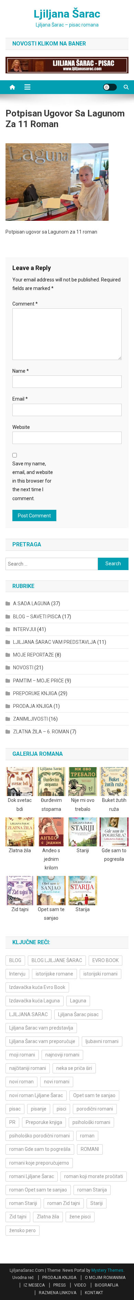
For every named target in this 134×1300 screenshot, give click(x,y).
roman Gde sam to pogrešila (39, 1149)
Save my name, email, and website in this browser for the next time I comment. (32, 481)
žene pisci (80, 1216)
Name (20, 371)
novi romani (56, 1081)
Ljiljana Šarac (67, 13)
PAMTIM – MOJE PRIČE (38, 680)
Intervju (17, 974)
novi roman (21, 1081)
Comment (25, 304)
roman (87, 1135)
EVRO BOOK (105, 960)
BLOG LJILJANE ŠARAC (57, 960)
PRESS (59, 1285)
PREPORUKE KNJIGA (35, 693)
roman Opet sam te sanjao (38, 1190)
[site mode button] (110, 87)
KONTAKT (94, 1292)
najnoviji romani (62, 1054)
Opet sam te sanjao (94, 1095)
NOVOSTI (23, 667)
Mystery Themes (107, 1270)
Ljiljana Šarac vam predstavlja (41, 1028)
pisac (15, 1109)
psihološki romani (91, 1122)
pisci (61, 1109)
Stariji (96, 1203)
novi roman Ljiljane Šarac (36, 1095)
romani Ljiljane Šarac (31, 1176)
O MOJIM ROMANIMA (105, 1277)
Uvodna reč (23, 1277)
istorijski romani (100, 974)
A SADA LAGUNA (31, 603)
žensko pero (22, 1230)
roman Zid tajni (63, 1203)
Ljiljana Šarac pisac (78, 1014)
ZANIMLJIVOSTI (30, 719)
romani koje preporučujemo (39, 1163)
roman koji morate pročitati (93, 1176)
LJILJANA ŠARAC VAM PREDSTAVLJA (54, 642)
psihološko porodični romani (39, 1135)
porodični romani (95, 1109)
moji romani (22, 1054)
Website (21, 427)
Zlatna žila (48, 1216)
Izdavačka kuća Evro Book (37, 987)
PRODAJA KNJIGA (33, 706)
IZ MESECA (34, 1285)
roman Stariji (23, 1203)
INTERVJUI (24, 629)
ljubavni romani (102, 1041)
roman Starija (92, 1190)
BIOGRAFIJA (106, 1285)
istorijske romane (54, 974)
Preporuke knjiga (44, 1122)
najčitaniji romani (27, 1068)
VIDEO (80, 1285)
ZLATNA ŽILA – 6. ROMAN (41, 731)
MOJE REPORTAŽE (33, 655)
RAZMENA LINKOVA (57, 1292)
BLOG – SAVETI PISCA (37, 616)
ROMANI (90, 1149)
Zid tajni (17, 1216)
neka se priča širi (74, 1068)
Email (20, 399)
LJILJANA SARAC (28, 1014)
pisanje (38, 1109)
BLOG (15, 960)
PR (12, 1122)
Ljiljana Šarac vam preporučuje (42, 1041)
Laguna (78, 1000)
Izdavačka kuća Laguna (34, 1000)
